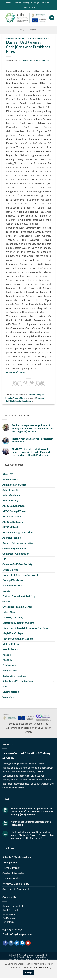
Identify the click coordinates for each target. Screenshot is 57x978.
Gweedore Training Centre (17, 607)
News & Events (11, 868)
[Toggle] (53, 681)
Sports (6, 686)
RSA (33, 7)
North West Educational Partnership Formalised (32, 440)
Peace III (7, 655)
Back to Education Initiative (18, 543)
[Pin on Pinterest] (37, 383)
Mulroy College (11, 644)
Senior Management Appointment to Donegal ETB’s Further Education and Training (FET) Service (33, 428)
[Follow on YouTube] (28, 943)
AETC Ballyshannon (13, 506)
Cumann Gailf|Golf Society (20, 38)
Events (6, 591)
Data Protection (11, 878)
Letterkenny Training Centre (18, 623)
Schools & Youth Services (16, 857)
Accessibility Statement (15, 889)
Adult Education (11, 490)
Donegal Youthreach (13, 580)
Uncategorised (10, 692)
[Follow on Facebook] (5, 943)
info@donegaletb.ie (21, 934)
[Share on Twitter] (25, 383)
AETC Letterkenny (12, 522)
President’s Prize (15, 372)
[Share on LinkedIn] (42, 383)
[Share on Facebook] (19, 383)
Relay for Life (9, 670)
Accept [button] (28, 973)
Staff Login (35, 2)
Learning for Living (12, 617)
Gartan (6, 601)
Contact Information (13, 873)
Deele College (10, 570)
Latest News (9, 612)
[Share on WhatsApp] (14, 383)
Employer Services (12, 585)
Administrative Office (14, 485)
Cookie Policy (43, 968)
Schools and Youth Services (17, 681)
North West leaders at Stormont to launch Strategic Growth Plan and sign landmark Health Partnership (31, 452)
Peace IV (7, 660)
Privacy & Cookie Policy (15, 884)
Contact (9, 2)
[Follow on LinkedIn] (22, 943)
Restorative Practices (14, 676)
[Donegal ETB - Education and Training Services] (26, 17)
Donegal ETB (42, 60)
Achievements (10, 479)
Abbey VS (7, 474)
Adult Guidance (11, 495)
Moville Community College (18, 638)
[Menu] (51, 17)
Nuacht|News (42, 38)
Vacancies (46, 2)
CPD (5, 559)
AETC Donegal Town (14, 511)
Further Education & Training (18, 596)
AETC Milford (10, 527)
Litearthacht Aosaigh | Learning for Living (25, 628)
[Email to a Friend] (31, 383)
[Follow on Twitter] (16, 943)
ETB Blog (26, 7)
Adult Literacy (10, 500)
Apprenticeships (11, 538)
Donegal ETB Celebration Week (20, 575)
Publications (9, 665)
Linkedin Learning (22, 2)
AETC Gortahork (11, 516)
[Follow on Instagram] (11, 943)
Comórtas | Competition (15, 553)
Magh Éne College (12, 633)
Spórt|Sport (27, 401)
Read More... (19, 787)
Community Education (14, 548)
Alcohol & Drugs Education (17, 532)
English (33, 29)
